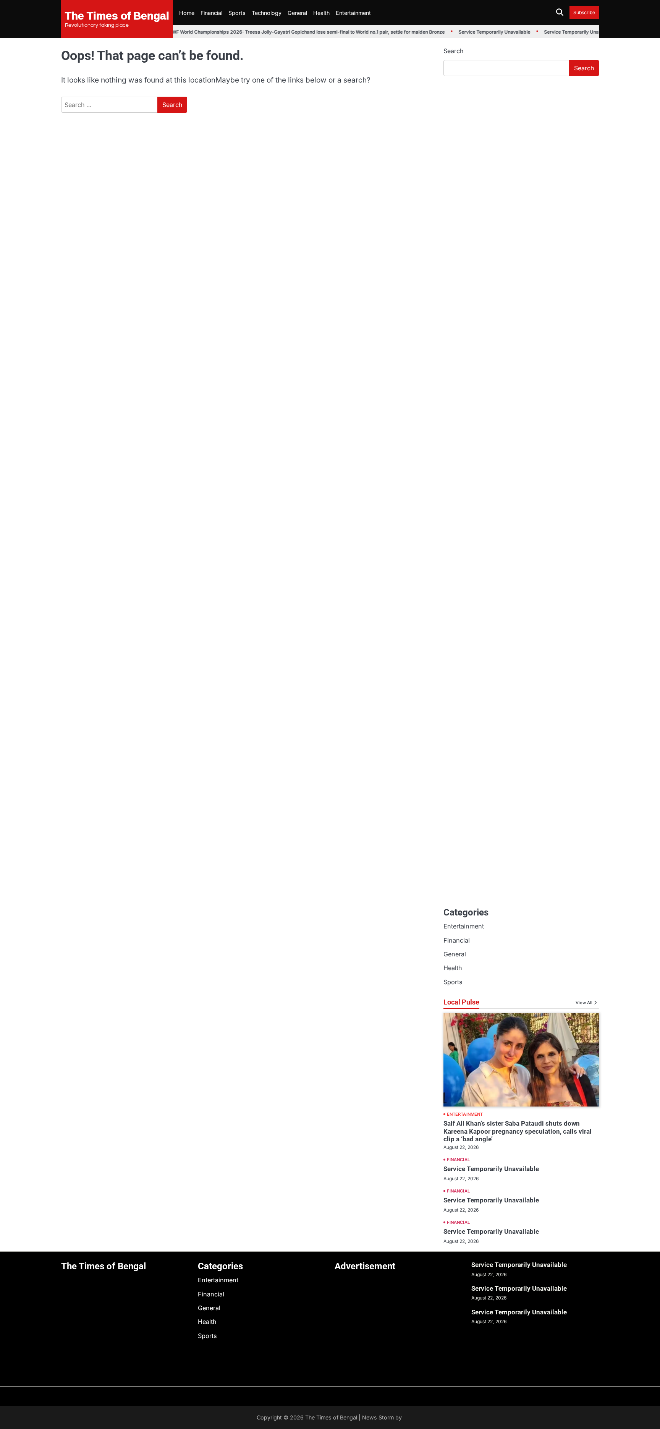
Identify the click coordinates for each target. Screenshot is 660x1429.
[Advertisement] (521, 139)
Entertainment (353, 13)
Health (321, 13)
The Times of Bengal (117, 15)
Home (186, 13)
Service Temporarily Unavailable (486, 32)
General (297, 13)
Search (453, 51)
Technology (266, 13)
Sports (237, 13)
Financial (211, 13)
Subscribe (584, 12)
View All (584, 1002)
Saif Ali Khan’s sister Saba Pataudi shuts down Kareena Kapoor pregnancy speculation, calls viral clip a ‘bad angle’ (517, 1131)
